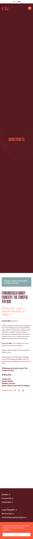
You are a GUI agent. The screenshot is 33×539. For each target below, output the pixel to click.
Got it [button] (16, 534)
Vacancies (6, 502)
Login (13, 1)
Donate (5, 494)
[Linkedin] (23, 390)
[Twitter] (19, 390)
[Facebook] (15, 390)
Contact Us (6, 498)
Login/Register (8, 510)
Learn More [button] (6, 530)
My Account (7, 514)
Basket (19, 1)
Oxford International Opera (13, 517)
